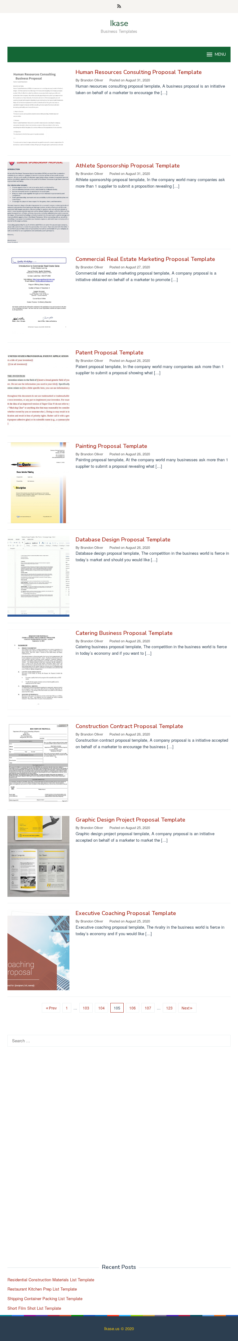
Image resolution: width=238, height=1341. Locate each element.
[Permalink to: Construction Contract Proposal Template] (38, 762)
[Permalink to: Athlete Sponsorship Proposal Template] (38, 202)
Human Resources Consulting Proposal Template (139, 72)
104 (101, 1007)
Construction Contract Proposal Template (129, 726)
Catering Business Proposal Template (124, 633)
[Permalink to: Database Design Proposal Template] (38, 576)
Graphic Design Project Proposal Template (130, 819)
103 (86, 1007)
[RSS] (119, 6)
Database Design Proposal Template (123, 539)
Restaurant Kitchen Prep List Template (42, 1289)
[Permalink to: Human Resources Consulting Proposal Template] (38, 108)
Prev (53, 1007)
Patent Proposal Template (109, 352)
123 (169, 1007)
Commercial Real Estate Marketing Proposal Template (145, 259)
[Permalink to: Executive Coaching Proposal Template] (38, 949)
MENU (220, 54)
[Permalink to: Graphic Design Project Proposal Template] (38, 856)
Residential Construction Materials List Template (50, 1279)
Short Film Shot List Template (34, 1308)
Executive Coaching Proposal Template (126, 913)
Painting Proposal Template (111, 446)
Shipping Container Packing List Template (44, 1298)
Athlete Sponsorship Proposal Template (128, 165)
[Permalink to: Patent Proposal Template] (38, 389)
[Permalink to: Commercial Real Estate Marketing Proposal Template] (38, 295)
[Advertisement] (53, 1159)
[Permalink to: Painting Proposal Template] (38, 482)
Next (185, 1007)
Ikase (119, 23)
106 (132, 1007)
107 (148, 1007)
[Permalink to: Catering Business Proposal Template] (38, 669)
